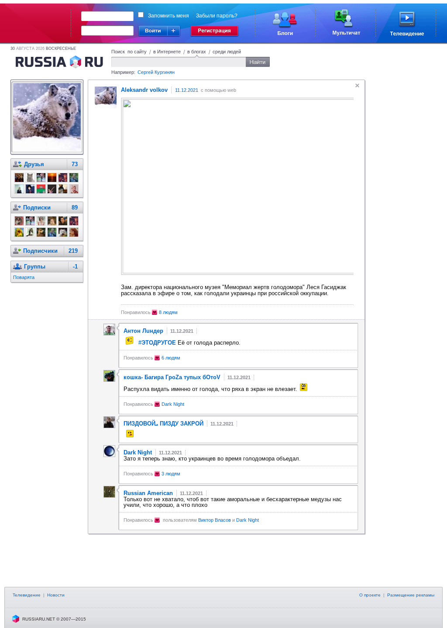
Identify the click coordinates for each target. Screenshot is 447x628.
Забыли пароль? (216, 16)
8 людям (168, 312)
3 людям (171, 473)
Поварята (23, 277)
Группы (34, 266)
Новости (56, 595)
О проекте (370, 595)
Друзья (34, 164)
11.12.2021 (186, 90)
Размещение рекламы (410, 595)
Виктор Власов (215, 520)
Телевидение (27, 595)
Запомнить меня (168, 16)
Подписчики (40, 251)
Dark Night (173, 404)
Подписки (37, 207)
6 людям (171, 357)
